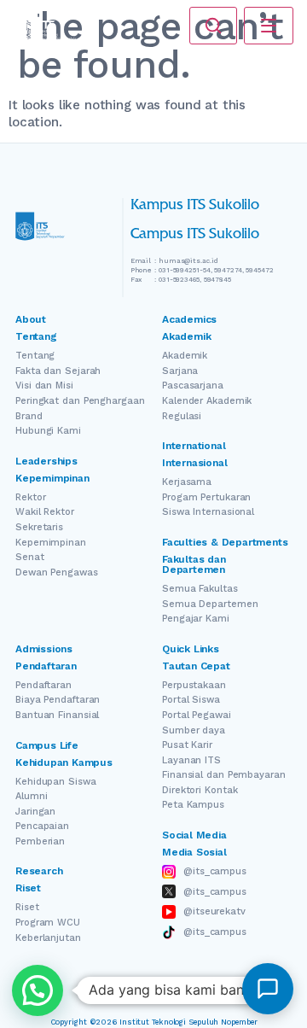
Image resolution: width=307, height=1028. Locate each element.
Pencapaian (42, 826)
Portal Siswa (191, 699)
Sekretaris (39, 527)
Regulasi (181, 416)
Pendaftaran (43, 685)
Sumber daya (193, 730)
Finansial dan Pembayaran (224, 774)
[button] (37, 990)
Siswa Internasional (208, 511)
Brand (29, 416)
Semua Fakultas (200, 588)
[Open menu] (268, 25)
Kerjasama (186, 482)
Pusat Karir (187, 745)
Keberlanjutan (48, 937)
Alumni (31, 796)
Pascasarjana (192, 385)
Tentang (35, 355)
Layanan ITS (191, 760)
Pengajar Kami (195, 618)
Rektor (30, 497)
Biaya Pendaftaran (57, 699)
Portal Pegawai (196, 715)
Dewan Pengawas (56, 572)
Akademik (184, 355)
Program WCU (47, 922)
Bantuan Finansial (57, 715)
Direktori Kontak (199, 790)
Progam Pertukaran (206, 497)
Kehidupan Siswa (55, 781)
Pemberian (40, 841)
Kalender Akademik (207, 400)
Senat (29, 557)
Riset (27, 907)
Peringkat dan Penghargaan (80, 400)
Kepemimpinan (50, 542)
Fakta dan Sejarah (58, 371)
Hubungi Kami (48, 430)
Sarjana (180, 371)
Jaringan (35, 811)
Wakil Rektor (44, 511)
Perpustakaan (194, 685)
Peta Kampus (193, 804)
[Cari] (213, 25)
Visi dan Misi (44, 385)
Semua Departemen (210, 604)
